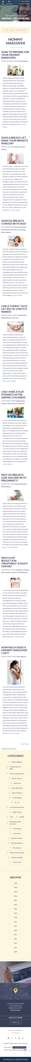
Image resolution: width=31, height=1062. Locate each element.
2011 (15, 947)
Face (11, 817)
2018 (15, 917)
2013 (15, 939)
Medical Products (17, 838)
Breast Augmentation (20, 227)
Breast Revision (21, 230)
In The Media (17, 829)
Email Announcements (17, 807)
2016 (15, 926)
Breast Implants (5, 230)
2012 (15, 943)
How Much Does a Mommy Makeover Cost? (14, 650)
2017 (15, 922)
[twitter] (15, 1038)
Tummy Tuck (14, 318)
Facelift (21, 817)
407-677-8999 (24, 4)
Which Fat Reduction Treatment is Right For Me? (14, 562)
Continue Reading (15, 210)
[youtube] (19, 1038)
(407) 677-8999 (15, 1017)
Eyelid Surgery (17, 812)
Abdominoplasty (22, 315)
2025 (15, 887)
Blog (12, 30)
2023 (15, 896)
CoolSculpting (19, 570)
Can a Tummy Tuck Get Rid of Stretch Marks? (14, 308)
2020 (15, 909)
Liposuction (14, 572)
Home (6, 30)
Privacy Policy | (8, 1047)
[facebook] (8, 1038)
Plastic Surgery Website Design (12, 1050)
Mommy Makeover (23, 61)
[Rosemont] (25, 1050)
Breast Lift (17, 147)
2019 (15, 913)
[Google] (23, 1038)
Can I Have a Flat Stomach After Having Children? (13, 394)
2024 (15, 892)
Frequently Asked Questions (15, 823)
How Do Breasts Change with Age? (13, 222)
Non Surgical (17, 848)
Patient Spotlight (17, 857)
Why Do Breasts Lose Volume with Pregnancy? (13, 477)
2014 (15, 935)
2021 (15, 905)
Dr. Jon (17, 802)
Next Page (24, 744)
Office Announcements (17, 853)
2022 (15, 900)
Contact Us (16, 1022)
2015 (15, 930)
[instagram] (12, 1038)
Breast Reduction (17, 788)
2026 (15, 883)
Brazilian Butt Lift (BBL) (15, 768)
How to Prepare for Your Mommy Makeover (15, 54)
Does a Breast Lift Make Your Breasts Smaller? (14, 140)
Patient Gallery (15, 972)
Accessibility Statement (19, 1047)
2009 (15, 952)
